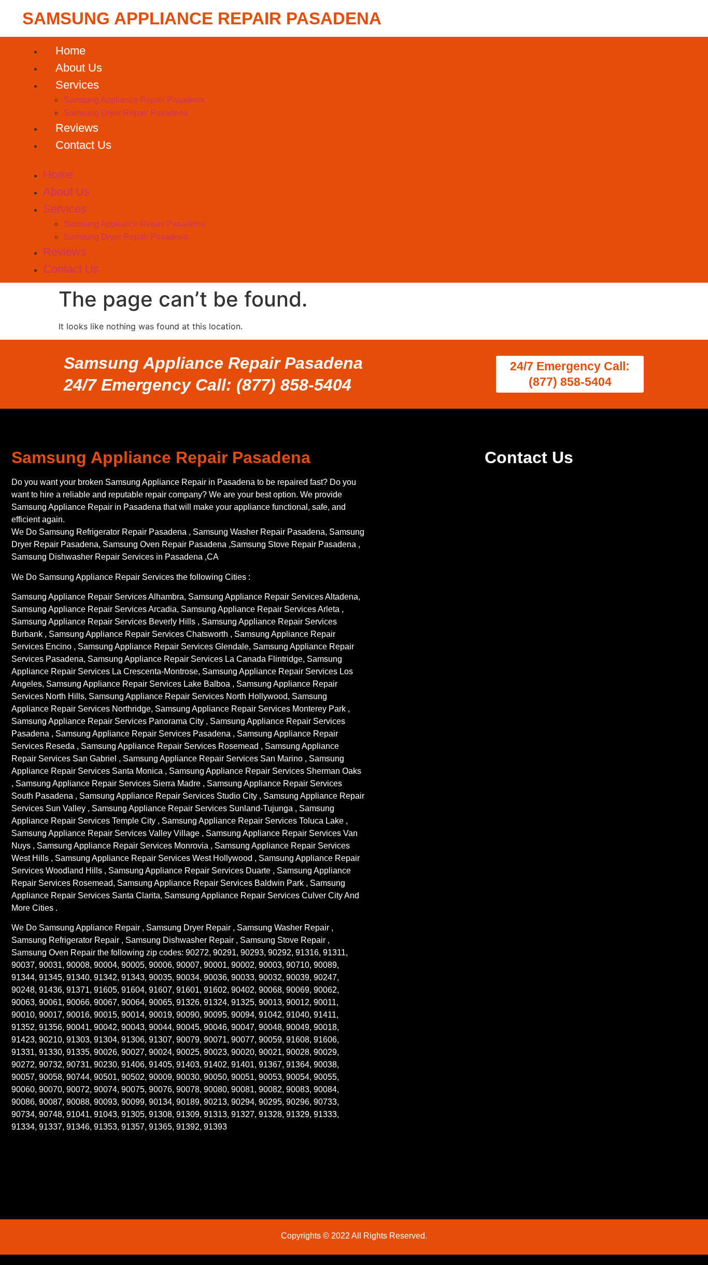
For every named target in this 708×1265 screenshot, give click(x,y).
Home (70, 50)
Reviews (76, 127)
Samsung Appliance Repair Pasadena (134, 99)
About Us (78, 67)
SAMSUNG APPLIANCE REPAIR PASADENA (201, 18)
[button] (354, 160)
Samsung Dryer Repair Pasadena (126, 112)
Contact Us (83, 144)
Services (77, 84)
